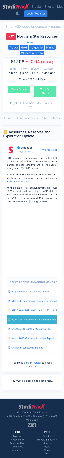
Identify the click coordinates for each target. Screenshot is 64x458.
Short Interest (51, 118)
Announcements (27, 118)
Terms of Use (17, 443)
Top (47, 453)
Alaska (14, 47)
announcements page (18, 181)
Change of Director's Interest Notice (30, 329)
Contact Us (17, 446)
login (26, 362)
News (47, 450)
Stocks (36, 6)
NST (11, 36)
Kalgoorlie (36, 47)
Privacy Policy (17, 439)
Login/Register (36, 13)
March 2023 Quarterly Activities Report (32, 338)
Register (14, 103)
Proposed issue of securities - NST (30, 291)
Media (47, 446)
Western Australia (32, 53)
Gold (24, 47)
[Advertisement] (32, 239)
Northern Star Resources (33, 36)
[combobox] (32, 26)
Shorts (49, 6)
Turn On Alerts (45, 91)
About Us (17, 450)
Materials (32, 42)
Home (8, 118)
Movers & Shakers (47, 439)
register (37, 362)
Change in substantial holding (27, 347)
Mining (50, 47)
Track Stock (18, 89)
